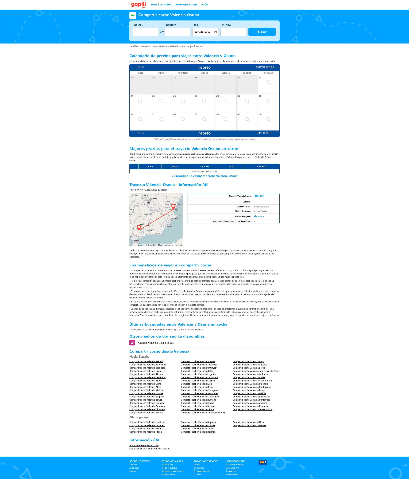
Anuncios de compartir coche (143, 445)
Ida (196, 25)
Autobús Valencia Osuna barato (156, 342)
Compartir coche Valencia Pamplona (147, 406)
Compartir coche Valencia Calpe (197, 370)
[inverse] (162, 32)
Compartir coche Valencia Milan (145, 428)
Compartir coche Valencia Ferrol (249, 390)
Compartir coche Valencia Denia (145, 370)
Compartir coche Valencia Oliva (197, 386)
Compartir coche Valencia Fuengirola (251, 396)
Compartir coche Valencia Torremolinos (252, 409)
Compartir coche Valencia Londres (146, 422)
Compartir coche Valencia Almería (198, 361)
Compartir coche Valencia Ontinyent (199, 367)
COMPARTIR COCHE (186, 4)
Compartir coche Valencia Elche (145, 383)
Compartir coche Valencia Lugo (248, 361)
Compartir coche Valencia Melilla (249, 393)
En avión (197, 474)
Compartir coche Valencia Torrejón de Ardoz (203, 412)
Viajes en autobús (169, 468)
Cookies (132, 471)
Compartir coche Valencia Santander (199, 393)
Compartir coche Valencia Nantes (249, 425)
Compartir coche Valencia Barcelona (147, 364)
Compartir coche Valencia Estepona (251, 406)
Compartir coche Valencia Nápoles (198, 422)
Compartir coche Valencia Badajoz (198, 406)
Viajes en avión (168, 474)
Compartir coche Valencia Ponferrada (251, 399)
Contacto (133, 464)
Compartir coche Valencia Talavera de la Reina (256, 370)
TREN (154, 4)
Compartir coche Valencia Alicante (146, 374)
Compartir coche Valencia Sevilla (146, 412)
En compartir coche (202, 471)
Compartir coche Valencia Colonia (198, 425)
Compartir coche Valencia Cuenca (198, 380)
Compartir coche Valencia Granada (147, 402)
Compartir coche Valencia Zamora (250, 402)
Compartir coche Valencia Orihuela (250, 374)
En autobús (199, 468)
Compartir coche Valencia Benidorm (147, 377)
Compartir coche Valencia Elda (196, 383)
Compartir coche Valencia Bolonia (198, 431)
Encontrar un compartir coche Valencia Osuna (205, 176)
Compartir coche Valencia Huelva (197, 402)
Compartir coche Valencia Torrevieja (199, 364)
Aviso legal (134, 468)
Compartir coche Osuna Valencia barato (149, 448)
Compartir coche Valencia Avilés (249, 377)
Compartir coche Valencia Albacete (147, 409)
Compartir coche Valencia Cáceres (250, 364)
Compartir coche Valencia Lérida (197, 409)
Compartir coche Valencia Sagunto (146, 396)
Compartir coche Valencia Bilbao (145, 380)
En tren (197, 464)
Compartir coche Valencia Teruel (145, 399)
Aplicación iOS (232, 468)
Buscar (262, 32)
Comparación (232, 474)
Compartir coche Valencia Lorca (249, 367)
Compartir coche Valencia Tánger (197, 428)
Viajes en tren (167, 464)
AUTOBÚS (165, 4)
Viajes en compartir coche (173, 471)
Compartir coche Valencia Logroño (198, 374)
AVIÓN (204, 4)
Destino (171, 25)
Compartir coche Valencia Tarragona (199, 377)
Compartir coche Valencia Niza (248, 422)
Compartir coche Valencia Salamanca (200, 396)
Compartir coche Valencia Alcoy (145, 386)
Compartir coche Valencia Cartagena (199, 390)
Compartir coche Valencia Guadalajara (252, 380)
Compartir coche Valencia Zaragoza (147, 367)
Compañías (231, 471)
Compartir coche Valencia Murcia (146, 390)
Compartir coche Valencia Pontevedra (252, 386)
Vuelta (226, 25)
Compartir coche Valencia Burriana (198, 399)
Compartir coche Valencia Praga (145, 431)
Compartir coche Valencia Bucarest (147, 425)
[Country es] (263, 462)
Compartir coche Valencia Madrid (146, 361)
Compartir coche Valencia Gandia (146, 393)
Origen (138, 25)
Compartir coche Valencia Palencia (250, 383)
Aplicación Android (234, 464)
